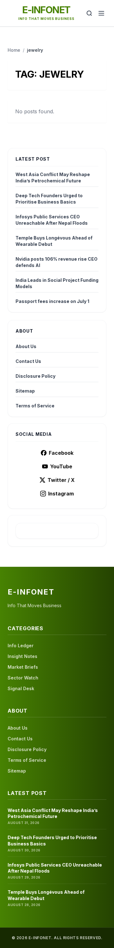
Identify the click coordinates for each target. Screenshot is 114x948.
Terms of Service (35, 405)
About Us (26, 346)
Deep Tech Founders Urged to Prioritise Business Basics (49, 198)
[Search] (89, 13)
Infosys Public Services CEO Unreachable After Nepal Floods (52, 220)
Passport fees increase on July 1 (52, 301)
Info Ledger (21, 645)
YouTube (61, 466)
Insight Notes (22, 656)
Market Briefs (23, 667)
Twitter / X (61, 480)
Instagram (61, 493)
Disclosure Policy (35, 376)
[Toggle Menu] (101, 13)
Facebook (61, 453)
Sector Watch (23, 677)
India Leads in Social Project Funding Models (57, 283)
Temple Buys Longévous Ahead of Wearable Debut (54, 241)
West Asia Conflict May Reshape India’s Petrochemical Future (53, 177)
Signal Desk (21, 688)
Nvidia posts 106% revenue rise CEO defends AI (57, 262)
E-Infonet (46, 10)
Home (14, 50)
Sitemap (25, 391)
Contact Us (28, 361)
